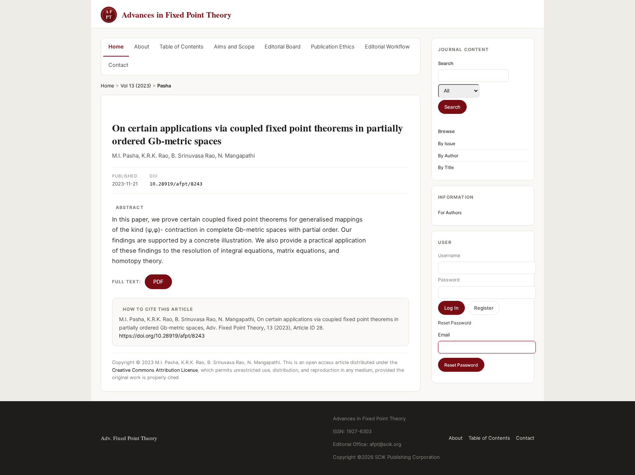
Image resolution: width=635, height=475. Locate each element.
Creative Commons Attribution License (155, 370)
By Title (446, 167)
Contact (118, 65)
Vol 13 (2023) (136, 86)
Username (449, 255)
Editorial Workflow (387, 46)
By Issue (446, 143)
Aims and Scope (234, 46)
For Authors (450, 212)
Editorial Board (283, 46)
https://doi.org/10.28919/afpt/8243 (162, 335)
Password (449, 280)
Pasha (164, 86)
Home (116, 46)
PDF (158, 281)
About (141, 46)
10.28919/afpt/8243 (176, 184)
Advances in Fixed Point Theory (168, 14)
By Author (448, 155)
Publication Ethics (333, 46)
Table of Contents (181, 46)
